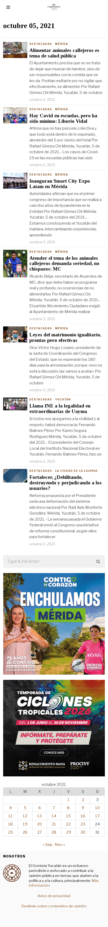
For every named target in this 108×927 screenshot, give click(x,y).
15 (68, 816)
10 (97, 808)
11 (10, 816)
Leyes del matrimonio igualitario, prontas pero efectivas (65, 337)
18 (10, 824)
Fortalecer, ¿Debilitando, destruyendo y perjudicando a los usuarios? (65, 483)
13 (39, 816)
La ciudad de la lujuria (76, 470)
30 (82, 832)
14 (54, 816)
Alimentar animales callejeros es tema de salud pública (64, 53)
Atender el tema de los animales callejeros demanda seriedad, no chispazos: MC (64, 264)
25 (10, 832)
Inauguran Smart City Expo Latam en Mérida (59, 183)
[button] (98, 561)
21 (54, 824)
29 (68, 832)
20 (39, 824)
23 (82, 824)
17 (97, 816)
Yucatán (63, 399)
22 (68, 824)
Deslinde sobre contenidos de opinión (54, 906)
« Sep (47, 844)
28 (53, 832)
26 (25, 832)
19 (25, 824)
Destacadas (40, 43)
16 (82, 816)
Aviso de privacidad (53, 896)
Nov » (60, 844)
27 (39, 832)
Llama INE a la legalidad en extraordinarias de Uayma (59, 408)
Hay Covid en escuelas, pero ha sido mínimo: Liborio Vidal (63, 118)
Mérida (61, 43)
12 (25, 816)
